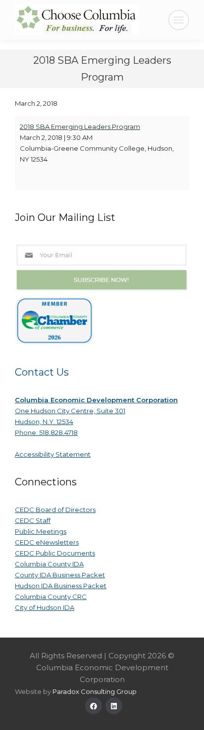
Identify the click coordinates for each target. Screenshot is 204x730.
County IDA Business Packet (60, 575)
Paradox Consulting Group (94, 691)
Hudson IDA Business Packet (60, 586)
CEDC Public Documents (55, 553)
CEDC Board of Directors (55, 510)
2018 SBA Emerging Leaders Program (80, 126)
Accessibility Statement (53, 454)
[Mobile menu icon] (178, 20)
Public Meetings (40, 531)
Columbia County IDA (49, 564)
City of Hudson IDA (44, 607)
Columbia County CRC (51, 597)
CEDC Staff (33, 520)
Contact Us (42, 372)
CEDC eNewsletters (47, 542)
